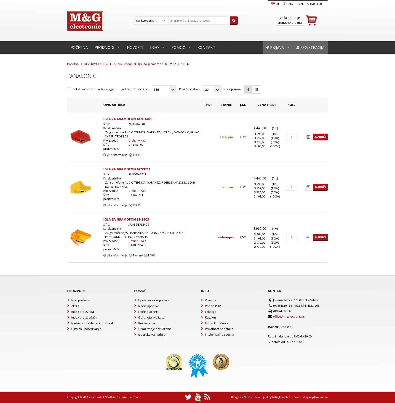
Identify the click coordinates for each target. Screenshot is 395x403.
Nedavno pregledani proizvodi (92, 323)
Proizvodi (104, 47)
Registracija (311, 47)
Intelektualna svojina (219, 334)
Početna (79, 47)
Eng (290, 3)
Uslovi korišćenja (216, 323)
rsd (312, 3)
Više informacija (116, 155)
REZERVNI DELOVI (96, 64)
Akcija (75, 306)
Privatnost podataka (219, 329)
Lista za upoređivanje (86, 329)
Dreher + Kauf (137, 140)
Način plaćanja (148, 312)
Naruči (320, 137)
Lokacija (210, 312)
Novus (247, 397)
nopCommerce (318, 397)
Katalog (210, 317)
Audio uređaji (123, 64)
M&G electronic (92, 397)
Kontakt (206, 47)
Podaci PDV (213, 306)
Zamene (137, 255)
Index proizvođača (84, 317)
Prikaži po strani (189, 89)
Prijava (276, 47)
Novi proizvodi (81, 300)
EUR (319, 3)
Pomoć (178, 47)
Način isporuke (148, 306)
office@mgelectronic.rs (289, 316)
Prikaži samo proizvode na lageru (94, 89)
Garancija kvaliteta (151, 317)
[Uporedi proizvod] (308, 137)
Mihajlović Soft (281, 397)
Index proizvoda (82, 312)
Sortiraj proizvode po (135, 89)
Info (154, 47)
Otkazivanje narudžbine (155, 329)
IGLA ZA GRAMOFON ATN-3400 (127, 119)
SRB (277, 3)
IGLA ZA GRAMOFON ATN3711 (126, 169)
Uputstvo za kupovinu (153, 300)
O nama (210, 300)
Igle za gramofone (150, 64)
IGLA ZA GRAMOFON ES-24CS (126, 219)
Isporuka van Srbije (151, 334)
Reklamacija (146, 323)
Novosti (135, 47)
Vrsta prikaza (232, 89)
